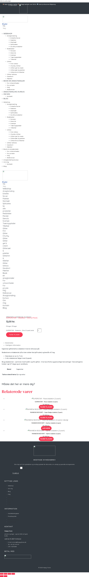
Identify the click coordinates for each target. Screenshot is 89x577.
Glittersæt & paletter (17, 70)
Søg (4, 26)
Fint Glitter (14, 63)
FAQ (8, 87)
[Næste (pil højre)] (5, 576)
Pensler (13, 51)
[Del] (9, 574)
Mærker (9, 78)
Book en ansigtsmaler (14, 81)
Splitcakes (14, 44)
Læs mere (46, 428)
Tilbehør (13, 59)
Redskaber (10, 49)
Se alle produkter (16, 46)
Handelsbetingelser (13, 513)
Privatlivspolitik (12, 516)
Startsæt (13, 42)
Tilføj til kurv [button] (46, 407)
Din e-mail (16, 468)
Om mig (6, 94)
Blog (5, 99)
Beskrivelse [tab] (9, 343)
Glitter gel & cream (16, 68)
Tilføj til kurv (14, 334)
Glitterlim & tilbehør (17, 72)
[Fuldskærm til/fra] (5, 574)
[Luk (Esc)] (13, 574)
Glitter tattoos (12, 74)
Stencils (13, 53)
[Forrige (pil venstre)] (1, 576)
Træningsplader (15, 57)
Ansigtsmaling (12, 36)
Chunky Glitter (15, 66)
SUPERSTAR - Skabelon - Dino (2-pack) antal (20, 330)
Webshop (7, 34)
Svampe (13, 55)
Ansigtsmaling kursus (14, 92)
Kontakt (10, 96)
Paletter (13, 40)
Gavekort (10, 76)
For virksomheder (13, 83)
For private (11, 85)
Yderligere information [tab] (13, 345)
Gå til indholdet (5, 1)
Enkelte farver (15, 38)
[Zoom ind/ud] (1, 574)
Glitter (9, 61)
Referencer (11, 89)
